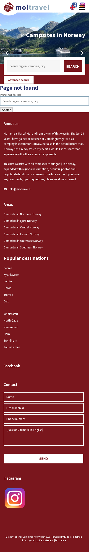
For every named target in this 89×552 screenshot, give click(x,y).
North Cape (11, 320)
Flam (7, 334)
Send (43, 458)
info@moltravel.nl (20, 189)
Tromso (8, 295)
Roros (7, 288)
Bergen (8, 268)
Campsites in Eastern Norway (21, 234)
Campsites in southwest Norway (23, 241)
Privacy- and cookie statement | (38, 540)
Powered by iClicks (61, 536)
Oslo (6, 301)
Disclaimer (61, 540)
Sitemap (77, 536)
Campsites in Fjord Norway (20, 221)
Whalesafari (11, 314)
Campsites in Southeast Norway (23, 247)
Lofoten (8, 281)
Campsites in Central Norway (21, 227)
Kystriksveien (11, 275)
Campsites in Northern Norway (22, 214)
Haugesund (11, 327)
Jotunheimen (12, 347)
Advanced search (18, 80)
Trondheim (10, 340)
